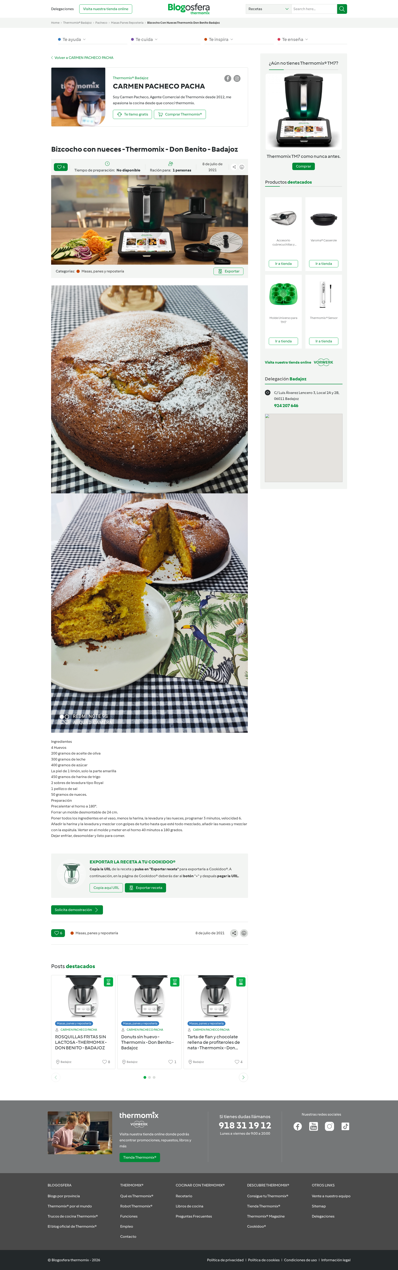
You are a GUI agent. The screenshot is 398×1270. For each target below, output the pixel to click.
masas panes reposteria (127, 22)
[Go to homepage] (189, 8)
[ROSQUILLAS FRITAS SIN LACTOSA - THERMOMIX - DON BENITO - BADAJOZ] (83, 1001)
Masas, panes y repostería (74, 1023)
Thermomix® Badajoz (77, 22)
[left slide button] (55, 1077)
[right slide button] (243, 1077)
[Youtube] (313, 1126)
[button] (269, 9)
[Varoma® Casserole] (323, 217)
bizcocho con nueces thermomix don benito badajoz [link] (183, 22)
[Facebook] (298, 1126)
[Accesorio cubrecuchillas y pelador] (283, 217)
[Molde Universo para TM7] (283, 294)
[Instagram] (329, 1126)
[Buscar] (342, 9)
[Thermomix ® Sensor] (323, 294)
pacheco (101, 22)
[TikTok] (345, 1126)
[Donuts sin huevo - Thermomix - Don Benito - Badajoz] (149, 1001)
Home (55, 22)
